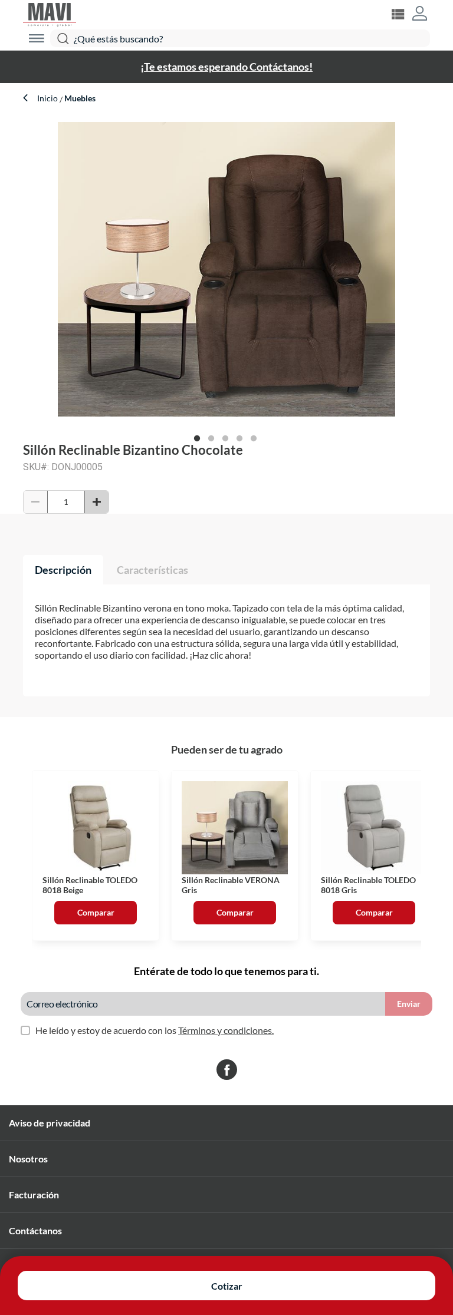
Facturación (34, 1194)
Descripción (63, 569)
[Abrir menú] (36, 38)
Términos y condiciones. (226, 1030)
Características (152, 569)
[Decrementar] (35, 502)
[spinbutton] (66, 502)
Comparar (95, 912)
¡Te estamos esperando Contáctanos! (226, 66)
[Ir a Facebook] (226, 1070)
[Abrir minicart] (397, 14)
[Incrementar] (97, 502)
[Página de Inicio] (49, 13)
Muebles (79, 98)
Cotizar (226, 1285)
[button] (419, 14)
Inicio (48, 98)
